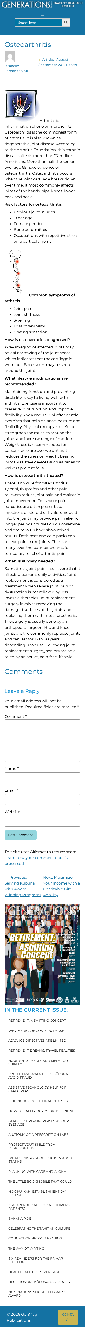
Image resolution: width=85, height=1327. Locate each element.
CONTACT (68, 1317)
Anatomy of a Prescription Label (39, 1135)
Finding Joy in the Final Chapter (38, 1101)
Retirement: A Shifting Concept (37, 1021)
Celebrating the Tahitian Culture (39, 1228)
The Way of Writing (26, 1249)
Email (11, 790)
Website (12, 811)
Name (12, 768)
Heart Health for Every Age (34, 1272)
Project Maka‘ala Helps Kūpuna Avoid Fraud (38, 1075)
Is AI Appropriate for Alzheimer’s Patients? (39, 1206)
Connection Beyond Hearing (35, 1238)
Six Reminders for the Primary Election (36, 1260)
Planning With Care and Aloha (37, 1172)
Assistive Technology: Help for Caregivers (37, 1089)
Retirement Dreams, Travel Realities (41, 1051)
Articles (48, 60)
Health (71, 65)
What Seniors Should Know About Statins (41, 1160)
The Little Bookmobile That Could (40, 1182)
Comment (16, 716)
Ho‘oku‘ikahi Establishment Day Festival (37, 1193)
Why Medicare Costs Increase (36, 1031)
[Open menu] (42, 14)
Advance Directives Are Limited (37, 1041)
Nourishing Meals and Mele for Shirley (38, 1062)
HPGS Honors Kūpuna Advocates (39, 1282)
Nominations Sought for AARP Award (36, 1293)
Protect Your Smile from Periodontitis (32, 1146)
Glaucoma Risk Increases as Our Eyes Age (38, 1123)
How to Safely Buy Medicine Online (41, 1111)
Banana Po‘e (19, 1219)
